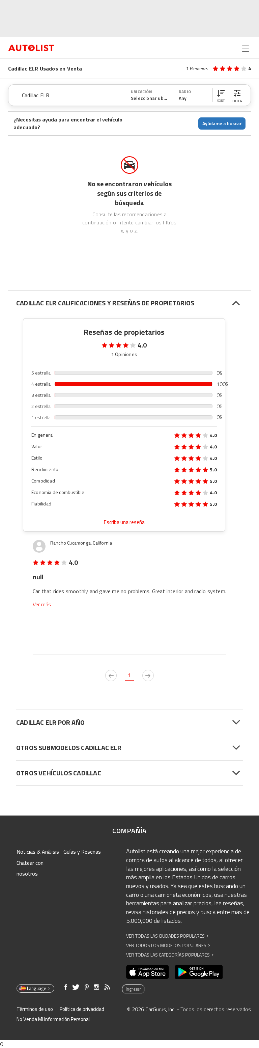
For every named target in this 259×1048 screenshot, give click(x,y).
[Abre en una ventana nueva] (147, 972)
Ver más (42, 604)
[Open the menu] (245, 48)
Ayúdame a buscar (222, 123)
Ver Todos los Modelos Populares (168, 945)
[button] (221, 95)
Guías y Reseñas (82, 852)
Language (36, 988)
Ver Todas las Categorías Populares (169, 954)
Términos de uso (35, 1009)
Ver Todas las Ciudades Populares (167, 935)
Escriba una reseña (124, 522)
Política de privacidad (82, 1009)
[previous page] (111, 675)
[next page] (148, 675)
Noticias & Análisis (38, 852)
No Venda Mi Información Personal (53, 1019)
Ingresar (133, 989)
